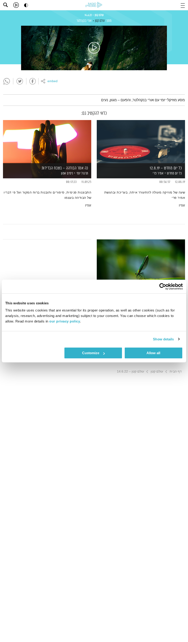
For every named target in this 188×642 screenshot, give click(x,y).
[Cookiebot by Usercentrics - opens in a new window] (163, 286)
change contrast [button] (26, 5)
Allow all (153, 353)
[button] (183, 5)
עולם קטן (100, 21)
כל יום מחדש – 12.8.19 (166, 168)
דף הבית (176, 371)
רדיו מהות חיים (93, 5)
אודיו (182, 205)
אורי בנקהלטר (84, 21)
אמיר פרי (158, 173)
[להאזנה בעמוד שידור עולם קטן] (94, 48)
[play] (16, 5)
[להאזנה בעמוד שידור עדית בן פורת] (141, 260)
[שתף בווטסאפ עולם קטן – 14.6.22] (6, 81)
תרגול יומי (82, 173)
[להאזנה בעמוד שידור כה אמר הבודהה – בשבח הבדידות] (47, 141)
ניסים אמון (66, 173)
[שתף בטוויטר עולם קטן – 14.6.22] (20, 81)
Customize (90, 353)
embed (52, 81)
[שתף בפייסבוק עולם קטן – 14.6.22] (32, 81)
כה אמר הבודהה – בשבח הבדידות (65, 168)
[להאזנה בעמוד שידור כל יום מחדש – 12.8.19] (141, 141)
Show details (163, 339)
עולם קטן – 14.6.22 (94, 15)
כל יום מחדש (174, 173)
